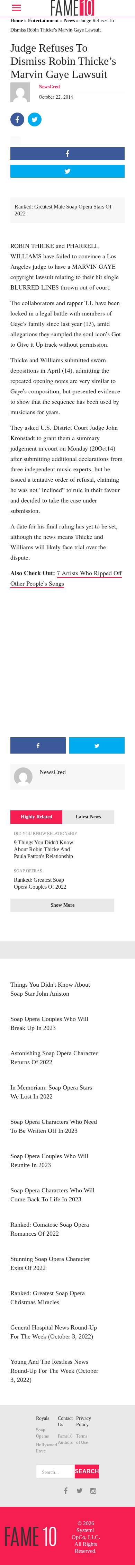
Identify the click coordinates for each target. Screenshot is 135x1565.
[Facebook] (17, 119)
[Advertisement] (67, 662)
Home (16, 20)
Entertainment (43, 20)
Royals (42, 1418)
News (69, 20)
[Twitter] (34, 119)
